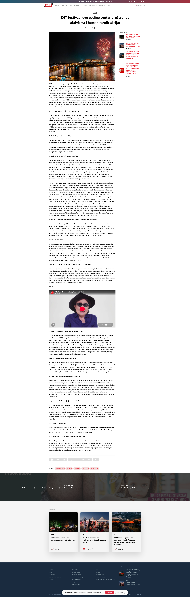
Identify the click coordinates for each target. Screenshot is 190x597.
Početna (51, 569)
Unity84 (74, 582)
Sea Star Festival (76, 572)
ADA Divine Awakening (77, 577)
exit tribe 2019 (85, 468)
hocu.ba (88, 394)
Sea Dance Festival (76, 574)
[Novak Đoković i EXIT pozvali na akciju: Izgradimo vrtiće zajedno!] (142, 487)
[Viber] (71, 459)
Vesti (95, 12)
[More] (96, 459)
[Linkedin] (64, 459)
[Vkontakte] (83, 459)
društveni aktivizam (60, 468)
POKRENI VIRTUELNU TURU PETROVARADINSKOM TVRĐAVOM (94, 1)
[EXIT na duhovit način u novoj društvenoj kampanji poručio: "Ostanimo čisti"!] (47, 487)
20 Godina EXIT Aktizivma (55, 577)
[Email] (89, 459)
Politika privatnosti (100, 577)
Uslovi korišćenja (100, 574)
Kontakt (98, 572)
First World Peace (53, 582)
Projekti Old (52, 574)
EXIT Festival (75, 569)
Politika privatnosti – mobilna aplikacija (105, 579)
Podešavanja (120, 592)
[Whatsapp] (77, 459)
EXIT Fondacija (91, 28)
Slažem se (109, 592)
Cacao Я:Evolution (76, 579)
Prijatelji (51, 579)
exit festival (69, 468)
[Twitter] (58, 459)
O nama (50, 572)
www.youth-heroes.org (83, 450)
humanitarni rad (94, 468)
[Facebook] (52, 459)
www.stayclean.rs (56, 235)
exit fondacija (77, 468)
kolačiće (77, 592)
